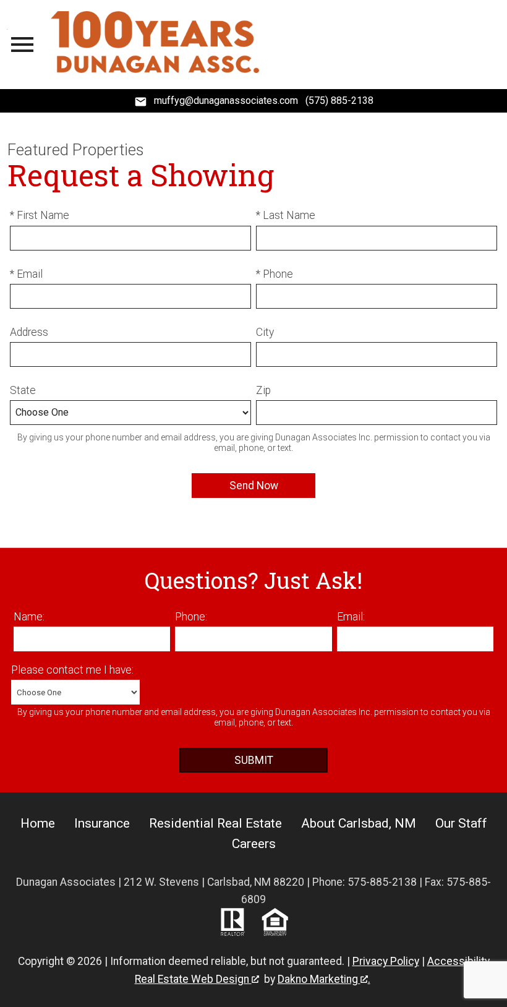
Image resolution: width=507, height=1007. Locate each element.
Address (29, 332)
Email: (351, 617)
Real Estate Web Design (193, 979)
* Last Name (285, 215)
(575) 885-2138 (339, 100)
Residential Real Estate (215, 823)
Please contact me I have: (72, 670)
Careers (254, 843)
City (265, 332)
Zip (263, 390)
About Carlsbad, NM (358, 823)
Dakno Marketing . (324, 979)
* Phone (274, 274)
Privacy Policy (385, 961)
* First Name (39, 215)
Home (37, 823)
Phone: (191, 617)
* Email (26, 274)
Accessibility (458, 961)
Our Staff (461, 823)
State (23, 390)
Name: (29, 617)
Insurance (102, 823)
